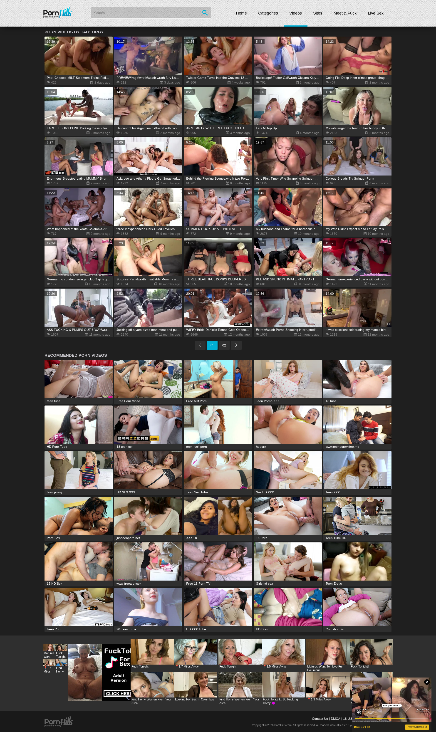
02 (224, 345)
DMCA (335, 718)
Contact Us (320, 718)
